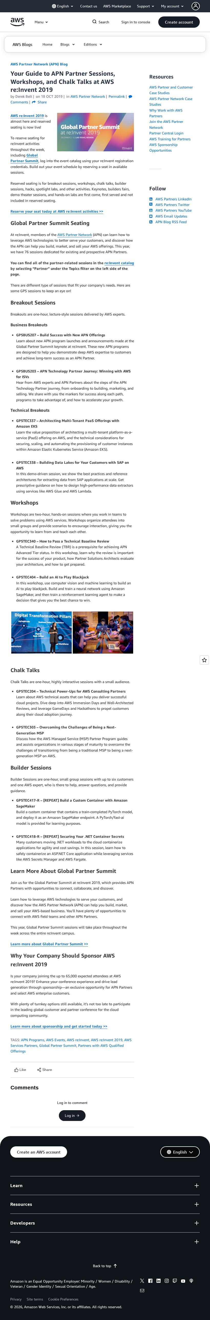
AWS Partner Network (74, 234)
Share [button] (42, 102)
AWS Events (55, 1040)
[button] (179, 22)
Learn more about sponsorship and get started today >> (58, 1026)
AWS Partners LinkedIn (172, 199)
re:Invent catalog (119, 263)
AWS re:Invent (78, 1040)
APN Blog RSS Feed (170, 222)
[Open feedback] (204, 660)
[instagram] (167, 1281)
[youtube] (183, 1281)
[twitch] (175, 1281)
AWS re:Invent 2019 (27, 115)
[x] (142, 1281)
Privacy (16, 1299)
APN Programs (32, 1040)
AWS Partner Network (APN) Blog (39, 64)
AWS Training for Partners (170, 139)
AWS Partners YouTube (172, 210)
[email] (142, 1291)
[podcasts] (191, 1281)
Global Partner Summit (57, 1045)
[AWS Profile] (196, 6)
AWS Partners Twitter (171, 204)
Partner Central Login (166, 133)
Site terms (35, 1299)
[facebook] (150, 1281)
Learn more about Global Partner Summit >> (49, 944)
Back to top (102, 1266)
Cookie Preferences (63, 1299)
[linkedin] (158, 1281)
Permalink (117, 96)
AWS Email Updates (170, 216)
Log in (70, 1116)
